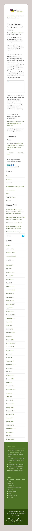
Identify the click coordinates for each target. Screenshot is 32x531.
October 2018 (10, 347)
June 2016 (9, 382)
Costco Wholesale (11, 256)
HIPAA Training (10, 190)
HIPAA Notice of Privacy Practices (15, 186)
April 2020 (9, 325)
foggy (21, 145)
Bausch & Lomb (10, 252)
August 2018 (9, 350)
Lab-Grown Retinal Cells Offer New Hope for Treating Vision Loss (16, 460)
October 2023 (10, 279)
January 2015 (10, 407)
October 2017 (10, 361)
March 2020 (9, 329)
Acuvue (8, 245)
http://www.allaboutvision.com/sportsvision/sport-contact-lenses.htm (15, 123)
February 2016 (10, 386)
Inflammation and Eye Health (14, 222)
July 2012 (8, 435)
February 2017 (10, 375)
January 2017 (10, 379)
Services (8, 200)
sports (8, 149)
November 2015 (10, 389)
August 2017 (9, 368)
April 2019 (9, 336)
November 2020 (10, 315)
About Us (8, 179)
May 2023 (9, 283)
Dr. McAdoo (14, 32)
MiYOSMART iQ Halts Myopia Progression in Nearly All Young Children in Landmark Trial (14, 211)
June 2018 (9, 354)
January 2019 (10, 339)
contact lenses (11, 145)
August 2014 (9, 418)
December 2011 (10, 439)
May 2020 (9, 322)
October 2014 (10, 414)
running (19, 147)
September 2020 (10, 318)
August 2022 (9, 297)
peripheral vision (11, 147)
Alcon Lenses (9, 249)
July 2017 (8, 371)
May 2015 (9, 393)
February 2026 (10, 272)
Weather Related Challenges (13, 231)
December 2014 (10, 411)
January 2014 (10, 421)
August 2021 (9, 307)
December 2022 (10, 290)
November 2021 (10, 304)
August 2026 (9, 265)
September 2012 (10, 428)
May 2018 (9, 357)
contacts (17, 145)
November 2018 (10, 343)
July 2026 (8, 268)
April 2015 (9, 396)
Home (8, 16)
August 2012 (9, 432)
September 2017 (10, 364)
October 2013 (10, 425)
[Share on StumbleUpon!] (9, 165)
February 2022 (10, 300)
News (12, 16)
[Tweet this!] (8, 165)
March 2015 (9, 400)
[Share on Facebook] (11, 165)
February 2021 (10, 311)
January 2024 (10, 276)
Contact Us (9, 183)
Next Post (21, 152)
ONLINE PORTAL (10, 197)
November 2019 (10, 332)
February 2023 (10, 286)
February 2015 (10, 403)
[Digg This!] (13, 165)
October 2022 (10, 293)
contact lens (19, 143)
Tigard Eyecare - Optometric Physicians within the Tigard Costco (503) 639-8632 (16, 513)
